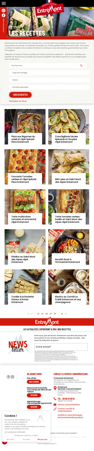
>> (66, 314)
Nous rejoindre (34, 382)
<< (28, 314)
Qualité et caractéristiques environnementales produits (70, 416)
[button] (5, 442)
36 (55, 314)
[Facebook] (3, 15)
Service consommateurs (69, 404)
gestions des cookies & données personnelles (56, 433)
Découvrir (34, 395)
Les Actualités (30, 329)
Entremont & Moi (48, 329)
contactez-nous (3, 30)
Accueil (14, 26)
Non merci (10, 439)
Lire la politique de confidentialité (15, 432)
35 (51, 314)
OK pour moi (42, 439)
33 (42, 314)
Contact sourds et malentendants (66, 409)
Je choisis (26, 439)
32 (38, 314)
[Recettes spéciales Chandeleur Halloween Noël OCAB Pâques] (49, 87)
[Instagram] (3, 10)
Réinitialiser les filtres (18, 101)
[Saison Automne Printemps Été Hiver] (49, 80)
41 (62, 314)
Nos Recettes (64, 329)
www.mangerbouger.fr (47, 443)
